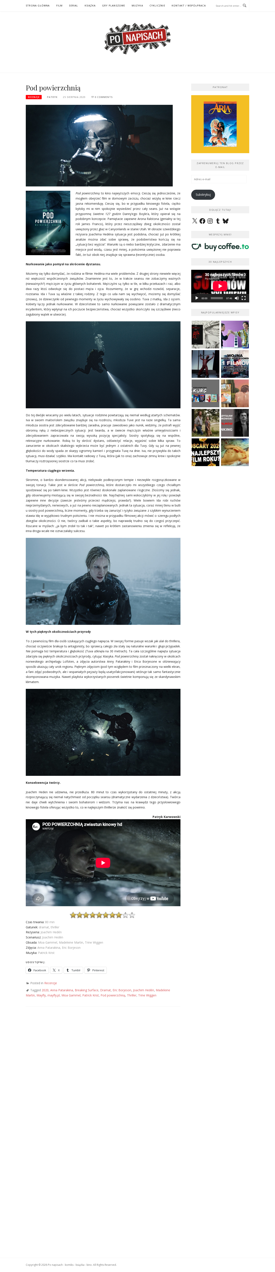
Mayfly (41, 995)
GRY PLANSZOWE (113, 5)
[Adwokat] (235, 334)
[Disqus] (103, 1074)
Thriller (131, 995)
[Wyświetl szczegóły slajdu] (220, 124)
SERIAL (73, 5)
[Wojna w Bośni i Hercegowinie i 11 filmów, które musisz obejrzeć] (235, 364)
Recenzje (34, 97)
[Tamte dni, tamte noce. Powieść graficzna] (235, 393)
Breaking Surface (86, 990)
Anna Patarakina (61, 990)
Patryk (52, 97)
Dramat (105, 990)
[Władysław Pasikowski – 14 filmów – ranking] (235, 423)
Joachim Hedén (143, 990)
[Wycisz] (237, 298)
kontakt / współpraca (189, 5)
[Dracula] (205, 334)
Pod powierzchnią (113, 995)
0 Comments (104, 97)
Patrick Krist (90, 995)
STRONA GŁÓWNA (38, 5)
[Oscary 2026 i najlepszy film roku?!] (205, 452)
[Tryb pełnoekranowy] (243, 298)
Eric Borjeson (122, 990)
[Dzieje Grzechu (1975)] (235, 452)
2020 (45, 990)
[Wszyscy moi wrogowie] (205, 423)
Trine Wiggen (147, 995)
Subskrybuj (203, 194)
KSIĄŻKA (90, 5)
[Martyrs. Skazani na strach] (205, 364)
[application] (220, 286)
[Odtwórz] (197, 298)
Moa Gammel (71, 995)
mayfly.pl (53, 995)
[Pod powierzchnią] (99, 145)
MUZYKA (137, 5)
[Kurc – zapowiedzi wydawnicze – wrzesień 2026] (205, 393)
